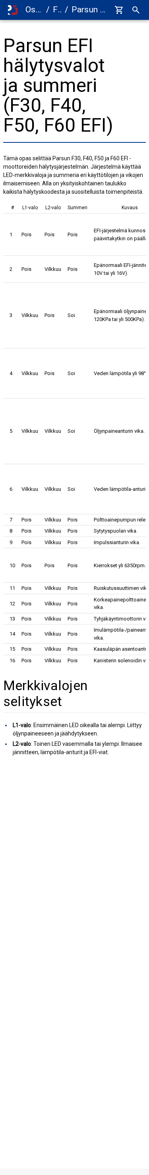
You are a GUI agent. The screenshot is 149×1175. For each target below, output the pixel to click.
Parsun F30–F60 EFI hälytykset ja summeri (89, 9)
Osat (34, 9)
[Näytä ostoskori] (119, 10)
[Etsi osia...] (136, 10)
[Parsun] (13, 10)
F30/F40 (57, 9)
